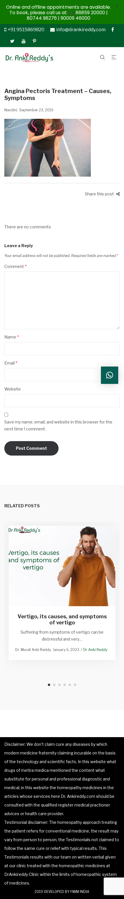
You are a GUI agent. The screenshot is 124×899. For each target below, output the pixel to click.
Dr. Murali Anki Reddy (32, 649)
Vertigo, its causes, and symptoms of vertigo (62, 619)
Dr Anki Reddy (95, 649)
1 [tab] (49, 685)
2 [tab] (54, 685)
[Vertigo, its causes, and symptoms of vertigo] (62, 566)
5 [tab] (70, 685)
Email (10, 362)
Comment (15, 266)
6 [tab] (75, 685)
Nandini (10, 110)
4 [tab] (64, 685)
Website (12, 388)
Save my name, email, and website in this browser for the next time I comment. (58, 425)
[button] (109, 375)
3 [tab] (59, 685)
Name (11, 336)
